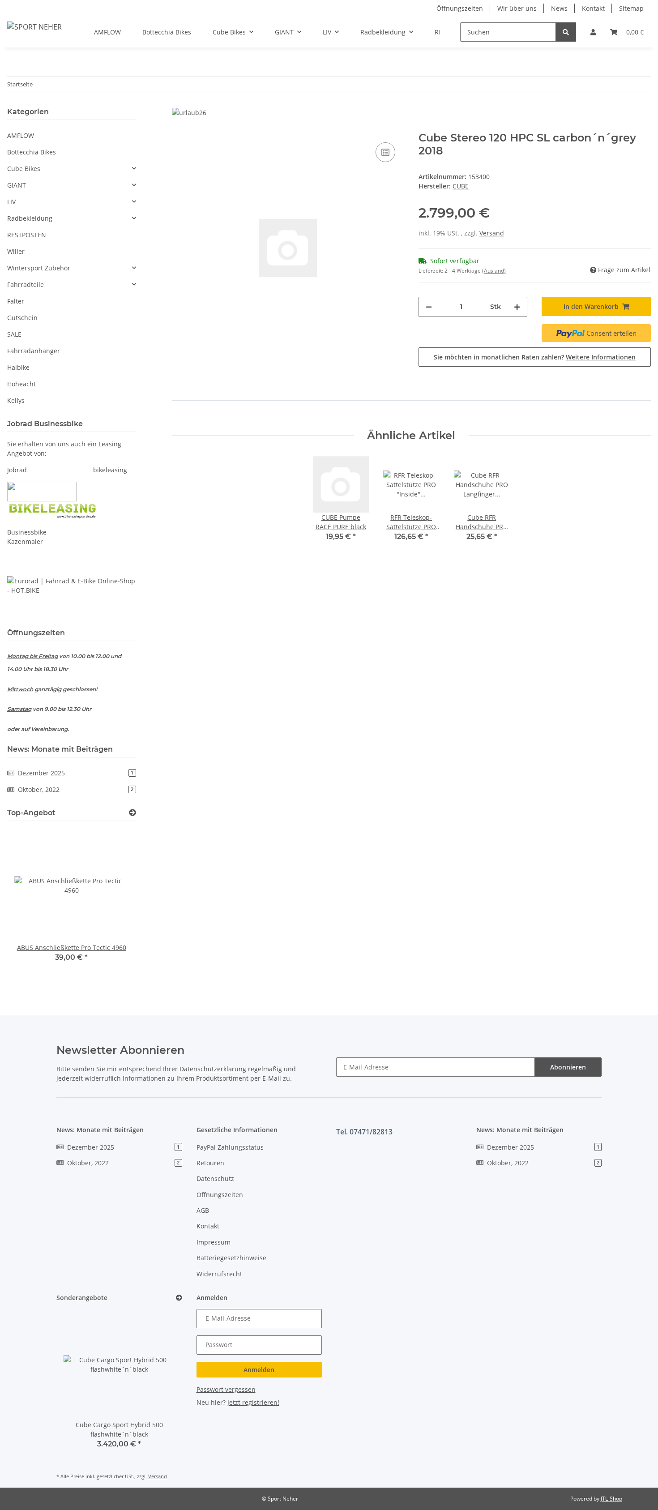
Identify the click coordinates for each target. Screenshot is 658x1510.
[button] (593, 32)
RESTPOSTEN (26, 235)
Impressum (214, 1242)
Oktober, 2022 (75, 789)
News (559, 8)
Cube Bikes (23, 168)
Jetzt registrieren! (253, 1402)
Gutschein (22, 317)
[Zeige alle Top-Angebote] (132, 812)
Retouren (210, 1163)
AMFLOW (20, 135)
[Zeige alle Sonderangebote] (179, 1298)
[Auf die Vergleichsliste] (385, 152)
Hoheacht (21, 384)
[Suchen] (565, 32)
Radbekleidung (29, 218)
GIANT (16, 185)
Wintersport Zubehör (38, 268)
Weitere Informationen (601, 357)
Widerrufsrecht (219, 1274)
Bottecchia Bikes (31, 152)
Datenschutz (215, 1178)
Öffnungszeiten (459, 8)
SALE (14, 334)
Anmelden (259, 1369)
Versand (491, 233)
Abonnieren (568, 1067)
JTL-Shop (611, 1498)
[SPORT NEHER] (34, 27)
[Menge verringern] (429, 307)
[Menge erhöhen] (517, 307)
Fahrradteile (25, 284)
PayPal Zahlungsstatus (230, 1147)
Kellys (16, 400)
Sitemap (631, 8)
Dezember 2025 (75, 773)
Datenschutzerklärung (212, 1069)
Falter (15, 301)
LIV (11, 201)
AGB (203, 1210)
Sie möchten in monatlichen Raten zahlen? (535, 357)
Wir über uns (517, 8)
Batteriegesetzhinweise (231, 1257)
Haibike (18, 367)
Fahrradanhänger (33, 350)
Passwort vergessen (226, 1389)
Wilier (16, 251)
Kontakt (593, 8)
